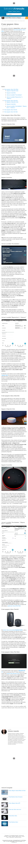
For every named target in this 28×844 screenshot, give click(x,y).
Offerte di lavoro (18, 836)
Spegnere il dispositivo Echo (12, 90)
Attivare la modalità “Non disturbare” (14, 95)
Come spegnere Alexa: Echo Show (11, 89)
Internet (18, 11)
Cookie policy (11, 837)
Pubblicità (13, 836)
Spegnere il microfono (11, 92)
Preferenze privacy (18, 837)
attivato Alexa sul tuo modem (12, 630)
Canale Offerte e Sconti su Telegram (13, 17)
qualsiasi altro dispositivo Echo (13, 673)
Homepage (7, 835)
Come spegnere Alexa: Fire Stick (11, 111)
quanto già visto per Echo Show (14, 606)
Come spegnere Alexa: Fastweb (10, 109)
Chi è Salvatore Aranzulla (13, 835)
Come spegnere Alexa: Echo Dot (11, 100)
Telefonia (14, 11)
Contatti (9, 836)
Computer (10, 11)
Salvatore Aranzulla (5, 25)
